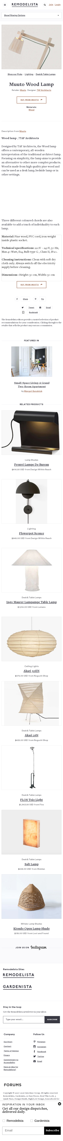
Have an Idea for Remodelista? (11, 1068)
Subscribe (52, 1130)
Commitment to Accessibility (11, 1061)
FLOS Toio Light (31, 800)
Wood (31, 110)
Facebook (41, 1052)
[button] (44, 4)
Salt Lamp (32, 864)
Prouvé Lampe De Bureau (31, 464)
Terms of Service (11, 1051)
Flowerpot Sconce (31, 533)
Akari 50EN (31, 671)
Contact (7, 1046)
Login (58, 5)
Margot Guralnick (33, 391)
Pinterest (41, 1042)
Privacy (7, 1055)
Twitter (40, 1056)
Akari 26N (31, 735)
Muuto (23, 90)
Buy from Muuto (30, 100)
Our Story (8, 1042)
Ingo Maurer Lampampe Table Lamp (31, 602)
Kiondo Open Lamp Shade (31, 928)
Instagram (41, 1047)
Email (39, 1061)
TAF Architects (44, 90)
